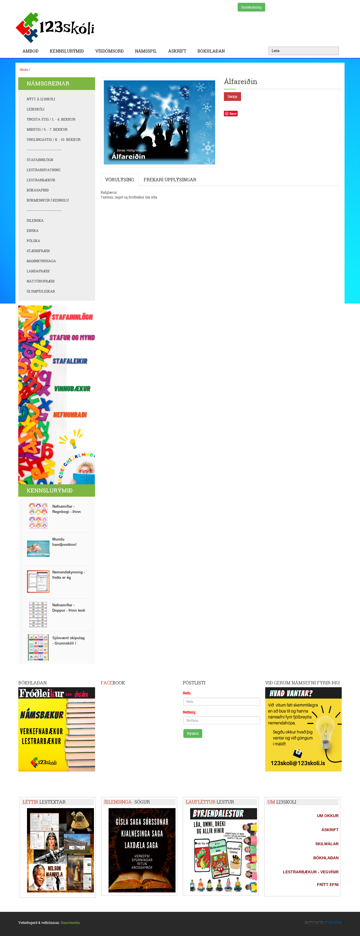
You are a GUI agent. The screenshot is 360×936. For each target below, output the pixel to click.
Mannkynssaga (41, 261)
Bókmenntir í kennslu (48, 200)
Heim (24, 69)
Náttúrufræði (41, 281)
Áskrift (177, 51)
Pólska (33, 240)
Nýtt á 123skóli (41, 99)
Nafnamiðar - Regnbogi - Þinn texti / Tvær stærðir (69, 511)
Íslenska (35, 220)
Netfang (189, 712)
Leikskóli (35, 109)
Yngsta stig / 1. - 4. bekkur (51, 119)
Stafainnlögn (40, 159)
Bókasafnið (38, 190)
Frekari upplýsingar (170, 180)
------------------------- (44, 149)
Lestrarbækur (41, 180)
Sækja (232, 96)
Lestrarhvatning (43, 170)
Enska (33, 230)
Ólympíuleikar (41, 291)
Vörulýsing (119, 180)
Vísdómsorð (109, 51)
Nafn (187, 693)
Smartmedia (70, 922)
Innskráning (251, 7)
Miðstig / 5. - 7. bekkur (47, 129)
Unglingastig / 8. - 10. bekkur (53, 139)
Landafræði (38, 271)
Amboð (30, 51)
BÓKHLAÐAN (211, 51)
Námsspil (146, 51)
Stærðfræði (38, 250)
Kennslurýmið (67, 51)
